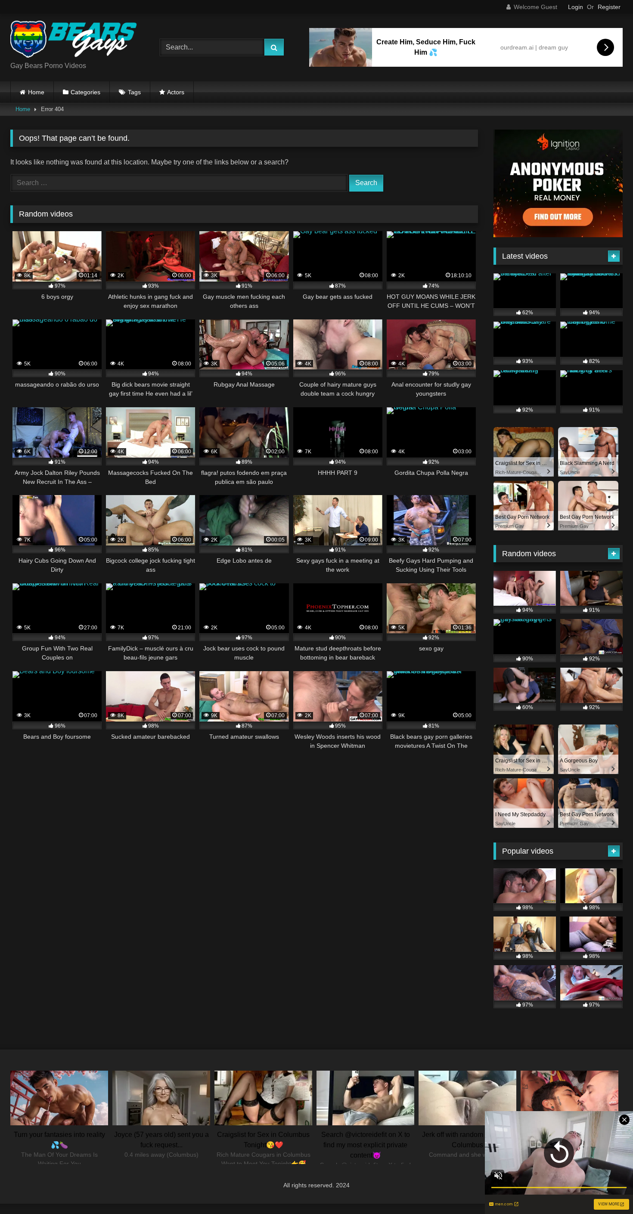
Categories (85, 92)
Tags (134, 92)
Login (575, 6)
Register (609, 6)
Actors (175, 92)
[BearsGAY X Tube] (75, 41)
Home (36, 92)
